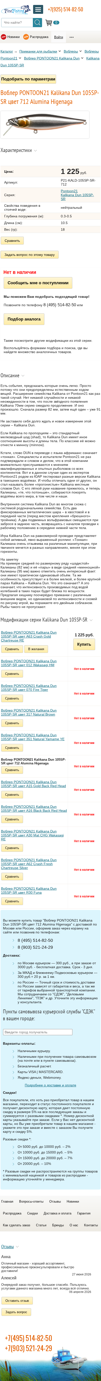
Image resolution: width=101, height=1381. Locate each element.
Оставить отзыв (17, 1301)
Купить (84, 644)
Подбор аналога (24, 319)
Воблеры (71, 51)
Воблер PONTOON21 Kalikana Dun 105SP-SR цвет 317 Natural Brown (29, 712)
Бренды (58, 1225)
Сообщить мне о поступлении (38, 282)
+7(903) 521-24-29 (28, 1348)
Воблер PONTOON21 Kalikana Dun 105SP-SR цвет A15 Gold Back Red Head (33, 784)
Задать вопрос (16, 1312)
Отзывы (55, 1201)
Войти (58, 37)
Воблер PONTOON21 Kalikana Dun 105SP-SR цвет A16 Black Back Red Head (34, 809)
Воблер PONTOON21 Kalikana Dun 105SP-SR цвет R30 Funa (29, 890)
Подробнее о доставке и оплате (50, 1085)
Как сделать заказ (16, 1225)
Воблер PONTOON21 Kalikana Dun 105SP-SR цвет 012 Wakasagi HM (29, 663)
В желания (36, 649)
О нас (74, 1225)
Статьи (41, 1225)
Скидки (32, 1213)
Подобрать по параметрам (28, 78)
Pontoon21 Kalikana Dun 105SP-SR (77, 195)
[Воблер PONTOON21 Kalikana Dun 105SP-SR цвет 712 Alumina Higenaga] (44, 137)
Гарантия (83, 1213)
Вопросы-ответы (31, 1201)
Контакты (91, 1225)
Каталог (6, 51)
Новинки (13, 37)
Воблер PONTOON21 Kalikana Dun (52, 58)
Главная (7, 1201)
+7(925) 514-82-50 (65, 9)
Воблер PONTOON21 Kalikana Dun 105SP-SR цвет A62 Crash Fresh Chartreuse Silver (29, 864)
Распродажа (39, 37)
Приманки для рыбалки (38, 51)
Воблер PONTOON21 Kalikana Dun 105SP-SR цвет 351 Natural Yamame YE (32, 737)
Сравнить (12, 241)
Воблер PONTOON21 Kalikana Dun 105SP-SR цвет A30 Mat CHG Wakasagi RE (32, 835)
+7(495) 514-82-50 (28, 1338)
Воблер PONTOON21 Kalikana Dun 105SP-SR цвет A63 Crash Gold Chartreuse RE (29, 636)
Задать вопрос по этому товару (29, 255)
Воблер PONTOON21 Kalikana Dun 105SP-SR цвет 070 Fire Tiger (29, 688)
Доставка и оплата (57, 1213)
